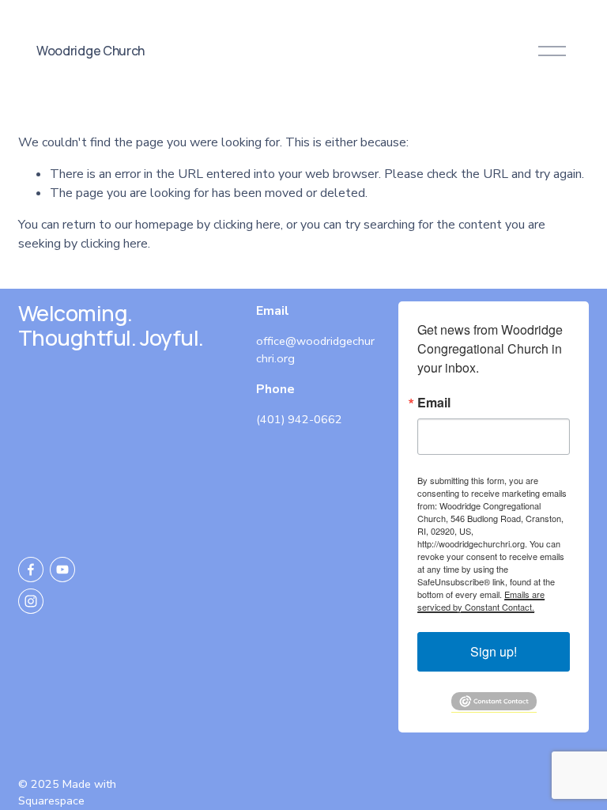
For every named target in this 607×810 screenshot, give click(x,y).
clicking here (247, 224)
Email (434, 402)
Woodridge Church (90, 50)
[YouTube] (62, 569)
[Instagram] (30, 601)
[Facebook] (30, 569)
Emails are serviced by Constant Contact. (481, 600)
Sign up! (493, 651)
